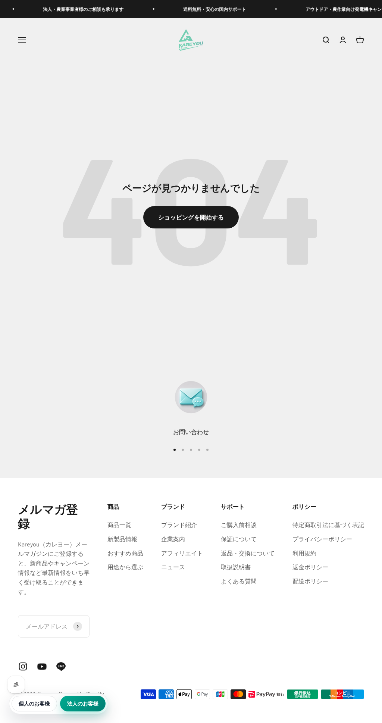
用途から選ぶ (125, 566)
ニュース (173, 566)
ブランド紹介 (179, 524)
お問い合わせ (191, 431)
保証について (239, 538)
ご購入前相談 (239, 524)
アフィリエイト (182, 553)
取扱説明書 (236, 566)
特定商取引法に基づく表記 (328, 524)
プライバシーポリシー (322, 538)
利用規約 (304, 553)
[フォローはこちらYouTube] (42, 666)
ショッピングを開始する (191, 217)
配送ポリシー (310, 581)
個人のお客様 (34, 703)
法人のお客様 (82, 703)
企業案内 (173, 538)
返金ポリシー (310, 566)
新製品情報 (122, 538)
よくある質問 (239, 581)
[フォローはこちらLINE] (61, 666)
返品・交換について (248, 553)
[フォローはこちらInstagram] (23, 666)
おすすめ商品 (125, 553)
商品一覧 (119, 524)
